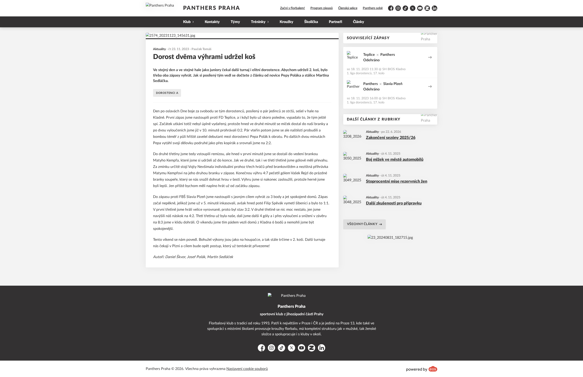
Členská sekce (347, 8)
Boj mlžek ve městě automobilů (394, 160)
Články (358, 22)
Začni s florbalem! (292, 8)
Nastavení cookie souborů (247, 369)
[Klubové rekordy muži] (390, 237)
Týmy (235, 22)
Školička (311, 22)
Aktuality (372, 131)
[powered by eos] (421, 369)
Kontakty (212, 22)
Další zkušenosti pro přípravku (394, 203)
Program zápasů (321, 8)
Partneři (335, 22)
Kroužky (286, 22)
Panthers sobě (373, 8)
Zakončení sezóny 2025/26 (390, 138)
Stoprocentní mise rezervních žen (396, 182)
